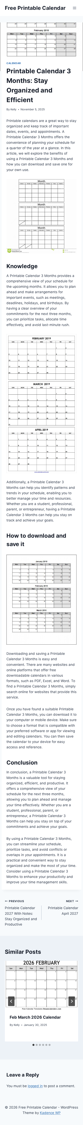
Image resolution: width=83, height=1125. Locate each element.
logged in (35, 1086)
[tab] (33, 1045)
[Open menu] (74, 8)
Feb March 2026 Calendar (35, 1017)
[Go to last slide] (11, 1001)
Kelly (13, 109)
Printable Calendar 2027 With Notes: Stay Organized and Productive (21, 913)
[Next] (71, 1001)
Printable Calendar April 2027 (63, 908)
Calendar (13, 63)
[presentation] (41, 985)
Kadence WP (50, 1113)
